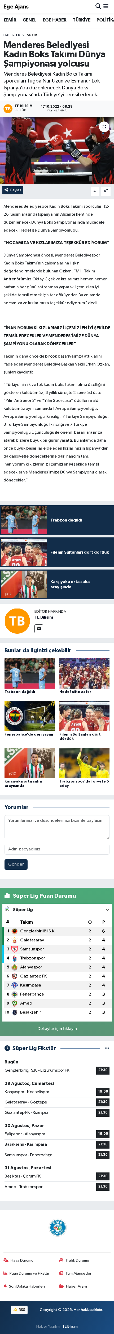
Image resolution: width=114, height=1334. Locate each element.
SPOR (32, 35)
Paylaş (15, 190)
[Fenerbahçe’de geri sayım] (30, 716)
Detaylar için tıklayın (57, 1029)
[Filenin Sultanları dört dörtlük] (84, 716)
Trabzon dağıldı (20, 692)
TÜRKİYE (81, 20)
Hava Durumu (22, 1260)
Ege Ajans (16, 7)
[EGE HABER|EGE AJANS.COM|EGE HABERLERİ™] (57, 1227)
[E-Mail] (38, 628)
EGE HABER (55, 20)
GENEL (30, 20)
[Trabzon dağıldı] (30, 673)
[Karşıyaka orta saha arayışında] (30, 763)
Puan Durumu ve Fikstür (29, 1273)
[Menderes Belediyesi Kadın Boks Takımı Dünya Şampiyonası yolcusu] (57, 150)
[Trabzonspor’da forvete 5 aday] (84, 763)
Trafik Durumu (77, 1260)
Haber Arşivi (76, 1286)
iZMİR (10, 20)
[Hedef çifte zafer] (84, 673)
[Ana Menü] (105, 7)
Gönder (16, 864)
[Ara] (98, 7)
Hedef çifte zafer (75, 692)
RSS (21, 1310)
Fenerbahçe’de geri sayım (29, 734)
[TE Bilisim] (17, 621)
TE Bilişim (70, 1326)
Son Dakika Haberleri (27, 1286)
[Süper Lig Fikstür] (106, 1048)
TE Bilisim (43, 617)
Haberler (11, 35)
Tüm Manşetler (78, 1273)
